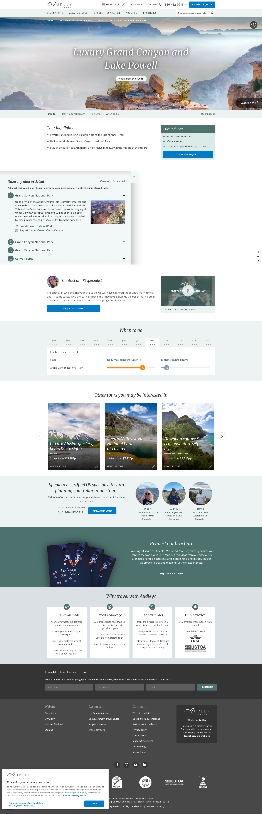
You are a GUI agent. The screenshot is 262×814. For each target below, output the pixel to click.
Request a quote (73, 308)
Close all (105, 181)
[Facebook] (117, 765)
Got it (94, 803)
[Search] (212, 13)
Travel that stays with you (179, 309)
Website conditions (143, 713)
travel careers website (197, 735)
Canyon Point (24, 258)
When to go (112, 113)
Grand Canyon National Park (34, 195)
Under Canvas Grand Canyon (42, 230)
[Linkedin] (145, 765)
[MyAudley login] (124, 5)
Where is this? (249, 103)
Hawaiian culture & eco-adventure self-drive (182, 443)
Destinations (55, 13)
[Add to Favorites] (253, 25)
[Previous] (93, 212)
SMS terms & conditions (145, 724)
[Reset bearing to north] (258, 261)
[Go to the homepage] (59, 4)
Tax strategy (139, 746)
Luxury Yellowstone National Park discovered (125, 443)
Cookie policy (139, 735)
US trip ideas (208, 113)
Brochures (150, 13)
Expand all (119, 181)
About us (131, 13)
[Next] (121, 212)
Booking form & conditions (146, 718)
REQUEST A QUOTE (202, 4)
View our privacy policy (74, 795)
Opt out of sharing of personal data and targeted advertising (25, 804)
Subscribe (207, 687)
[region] (131, 218)
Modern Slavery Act (143, 740)
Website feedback (54, 724)
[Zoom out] (258, 256)
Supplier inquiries (97, 724)
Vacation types (78, 13)
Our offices (50, 713)
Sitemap (49, 729)
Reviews (95, 113)
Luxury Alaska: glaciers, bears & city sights (71, 446)
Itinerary (73, 113)
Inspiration (113, 13)
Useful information (98, 713)
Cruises (98, 13)
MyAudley (50, 718)
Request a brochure (171, 573)
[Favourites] (117, 5)
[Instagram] (126, 765)
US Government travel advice (104, 718)
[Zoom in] (258, 252)
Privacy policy (140, 729)
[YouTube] (136, 765)
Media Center (140, 751)
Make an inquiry (188, 154)
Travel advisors (97, 729)
